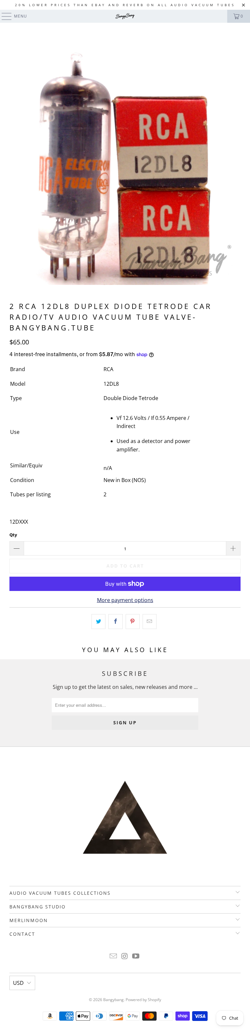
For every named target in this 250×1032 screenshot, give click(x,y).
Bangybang (113, 999)
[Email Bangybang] (113, 956)
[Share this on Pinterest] (133, 621)
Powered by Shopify (143, 999)
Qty (13, 535)
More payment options (125, 600)
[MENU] (3, 16)
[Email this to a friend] (150, 621)
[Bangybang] (125, 16)
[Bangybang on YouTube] (136, 956)
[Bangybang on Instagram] (125, 956)
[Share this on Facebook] (115, 621)
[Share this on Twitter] (98, 621)
